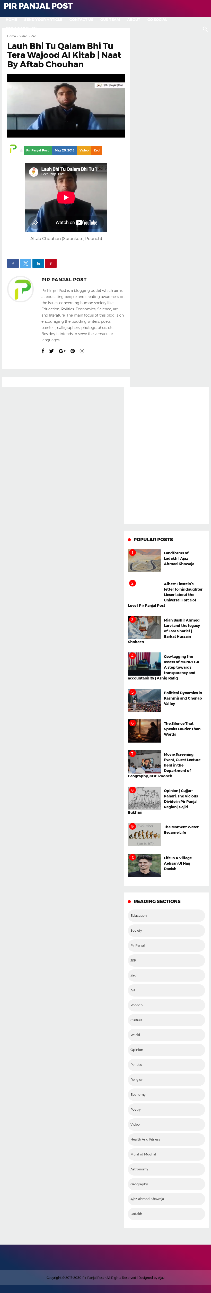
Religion (136, 1080)
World (135, 1035)
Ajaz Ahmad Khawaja (147, 1199)
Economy (137, 1094)
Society (136, 930)
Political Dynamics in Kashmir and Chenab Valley (183, 698)
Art (132, 990)
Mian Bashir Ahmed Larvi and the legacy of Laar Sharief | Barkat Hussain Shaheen (164, 631)
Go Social (157, 19)
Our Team (110, 19)
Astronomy (139, 1169)
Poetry (135, 1109)
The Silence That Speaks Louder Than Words (182, 729)
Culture (136, 1020)
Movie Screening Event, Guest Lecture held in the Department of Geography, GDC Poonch (164, 765)
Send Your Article (43, 19)
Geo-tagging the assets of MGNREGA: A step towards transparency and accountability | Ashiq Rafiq (164, 667)
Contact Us (81, 19)
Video (84, 150)
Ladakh (136, 1214)
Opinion (136, 1050)
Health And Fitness (145, 1139)
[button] (13, 263)
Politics (136, 1065)
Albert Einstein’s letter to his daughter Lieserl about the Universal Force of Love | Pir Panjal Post (165, 595)
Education (138, 915)
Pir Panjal (137, 945)
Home (11, 19)
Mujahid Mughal (143, 1154)
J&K (133, 960)
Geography (139, 1184)
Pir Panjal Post (64, 280)
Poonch (136, 1005)
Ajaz (161, 1278)
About (133, 19)
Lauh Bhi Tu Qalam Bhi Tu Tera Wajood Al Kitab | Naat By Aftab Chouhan (64, 55)
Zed (97, 150)
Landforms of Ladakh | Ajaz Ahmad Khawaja (179, 558)
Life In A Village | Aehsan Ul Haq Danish (179, 863)
